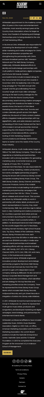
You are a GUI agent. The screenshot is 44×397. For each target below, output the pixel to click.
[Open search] (3, 4)
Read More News (7, 352)
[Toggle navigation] (40, 4)
